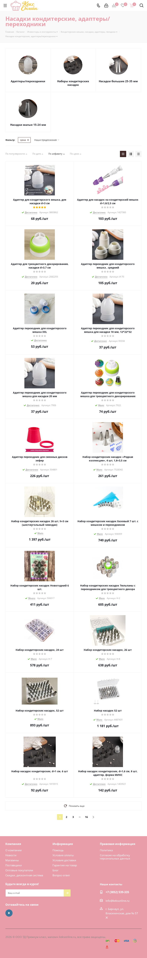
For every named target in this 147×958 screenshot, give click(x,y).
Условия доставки (64, 860)
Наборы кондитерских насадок (73, 83)
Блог (55, 870)
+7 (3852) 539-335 (117, 892)
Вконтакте (9, 913)
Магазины (12, 860)
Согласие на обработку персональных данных (115, 856)
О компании (13, 850)
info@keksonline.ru (117, 900)
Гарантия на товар (65, 865)
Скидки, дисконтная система (24, 875)
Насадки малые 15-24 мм (28, 124)
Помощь (58, 850)
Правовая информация (117, 844)
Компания (13, 844)
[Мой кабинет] (106, 5)
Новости (10, 855)
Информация (63, 844)
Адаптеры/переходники (28, 81)
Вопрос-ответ (61, 875)
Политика (106, 850)
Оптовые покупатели (19, 870)
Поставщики (13, 865)
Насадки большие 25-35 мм (118, 81)
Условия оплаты (63, 855)
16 (86, 817)
